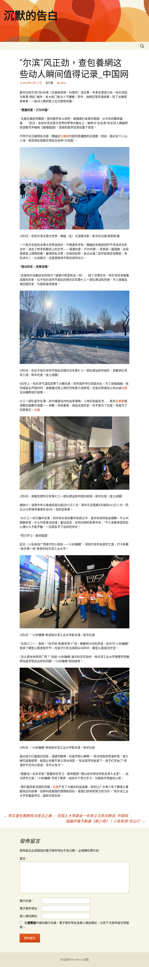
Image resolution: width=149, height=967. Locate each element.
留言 (23, 858)
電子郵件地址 (29, 908)
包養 (124, 388)
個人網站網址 (28, 916)
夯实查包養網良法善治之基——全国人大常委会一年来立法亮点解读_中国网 (66, 815)
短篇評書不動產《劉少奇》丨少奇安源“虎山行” (105, 821)
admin (63, 82)
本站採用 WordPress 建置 (74, 959)
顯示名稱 (26, 901)
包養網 (64, 136)
